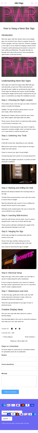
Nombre (4, 355)
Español (5, 418)
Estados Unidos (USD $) (10, 412)
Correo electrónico (8, 364)
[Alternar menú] (2, 3)
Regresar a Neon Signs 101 (19, 341)
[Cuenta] (31, 3)
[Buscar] (6, 3)
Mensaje (4, 373)
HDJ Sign (26, 423)
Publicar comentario (10, 392)
